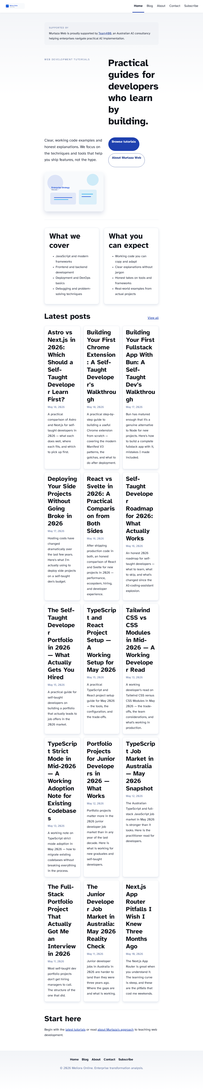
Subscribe (191, 6)
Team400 (104, 33)
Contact (174, 6)
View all (153, 318)
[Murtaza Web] (14, 6)
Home (138, 6)
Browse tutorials (124, 141)
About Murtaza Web (126, 157)
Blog (150, 6)
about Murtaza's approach (116, 1029)
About (161, 6)
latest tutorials (75, 1029)
